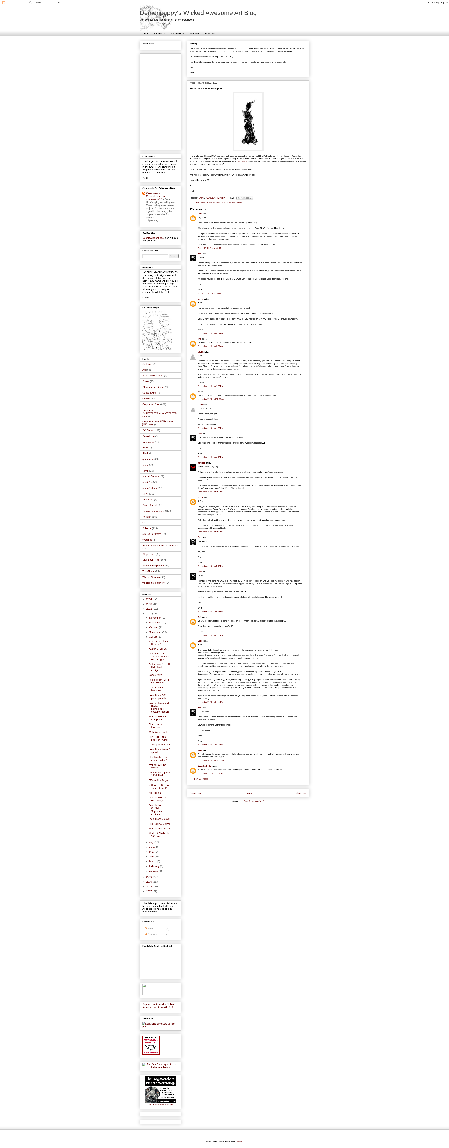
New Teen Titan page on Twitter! (159, 738)
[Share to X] (244, 198)
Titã (199, 339)
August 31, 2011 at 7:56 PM (209, 248)
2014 (149, 599)
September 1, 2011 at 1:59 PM (210, 386)
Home (145, 33)
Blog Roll (194, 33)
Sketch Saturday (151, 533)
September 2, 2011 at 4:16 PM (210, 457)
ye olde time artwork (153, 582)
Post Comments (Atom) (254, 801)
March (153, 861)
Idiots (145, 465)
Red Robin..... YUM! (160, 823)
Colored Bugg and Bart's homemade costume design (159, 707)
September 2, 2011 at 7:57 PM (210, 702)
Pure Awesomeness (235, 202)
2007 (149, 891)
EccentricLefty (204, 766)
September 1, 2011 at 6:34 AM (210, 333)
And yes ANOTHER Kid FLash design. (159, 667)
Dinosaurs (148, 442)
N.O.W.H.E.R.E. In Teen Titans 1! (159, 786)
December (155, 617)
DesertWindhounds (153, 237)
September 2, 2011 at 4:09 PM (210, 428)
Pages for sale (150, 505)
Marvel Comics (150, 476)
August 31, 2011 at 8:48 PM (209, 293)
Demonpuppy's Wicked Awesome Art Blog (198, 12)
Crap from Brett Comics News (159, 413)
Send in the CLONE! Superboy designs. (155, 809)
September (155, 632)
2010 (149, 876)
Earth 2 (146, 447)
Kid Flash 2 (155, 792)
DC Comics (148, 430)
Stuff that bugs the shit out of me (160, 545)
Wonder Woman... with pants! (159, 718)
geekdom (147, 459)
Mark (200, 214)
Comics (203, 202)
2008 (149, 886)
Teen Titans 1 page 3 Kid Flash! (159, 774)
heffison (201, 463)
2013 (149, 604)
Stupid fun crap (150, 559)
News (224, 202)
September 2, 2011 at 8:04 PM (210, 745)
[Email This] (237, 198)
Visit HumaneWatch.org (160, 1104)
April (152, 856)
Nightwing (147, 499)
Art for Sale (210, 33)
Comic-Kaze (149, 392)
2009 (149, 881)
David (200, 352)
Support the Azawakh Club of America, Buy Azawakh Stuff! (158, 1006)
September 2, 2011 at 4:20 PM (210, 492)
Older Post (301, 793)
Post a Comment (201, 779)
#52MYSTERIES (158, 648)
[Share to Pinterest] (251, 198)
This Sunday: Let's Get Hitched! (159, 681)
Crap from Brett (213, 202)
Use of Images (177, 33)
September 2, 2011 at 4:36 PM (210, 532)
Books (145, 381)
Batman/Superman (152, 375)
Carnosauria (153, 193)
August (153, 636)
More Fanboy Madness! (156, 689)
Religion (146, 516)
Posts (150, 928)
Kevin (145, 470)
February (154, 866)
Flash (145, 453)
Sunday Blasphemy (153, 565)
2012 (149, 608)
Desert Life (148, 436)
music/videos (149, 487)
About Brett (159, 33)
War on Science (151, 577)
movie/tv (147, 482)
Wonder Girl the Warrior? (157, 766)
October (154, 627)
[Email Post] (231, 198)
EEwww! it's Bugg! (159, 780)
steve (200, 299)
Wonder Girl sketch (159, 828)
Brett (200, 254)
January (154, 871)
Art (197, 202)
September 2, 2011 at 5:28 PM (210, 611)
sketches (147, 539)
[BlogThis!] (241, 198)
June (152, 846)
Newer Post (196, 793)
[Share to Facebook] (247, 198)
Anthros (146, 364)
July (151, 842)
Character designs (152, 387)
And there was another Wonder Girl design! (159, 656)
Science (146, 528)
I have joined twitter (159, 744)
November (155, 622)
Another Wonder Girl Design (158, 799)
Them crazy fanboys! (155, 726)
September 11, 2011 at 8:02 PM (211, 773)
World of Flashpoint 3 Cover (159, 835)
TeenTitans (148, 571)
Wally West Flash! (158, 732)
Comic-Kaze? (156, 674)
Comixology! (242, 161)
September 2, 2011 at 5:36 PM (210, 635)
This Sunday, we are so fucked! (158, 758)
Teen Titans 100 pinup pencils (157, 697)
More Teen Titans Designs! (158, 642)
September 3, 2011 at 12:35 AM (211, 760)
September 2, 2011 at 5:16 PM (210, 566)
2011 (149, 613)
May (152, 851)
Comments (153, 934)
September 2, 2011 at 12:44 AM (211, 399)
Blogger (239, 1141)
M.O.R (200, 497)
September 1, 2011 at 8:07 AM (210, 346)
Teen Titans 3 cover (159, 818)
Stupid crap (148, 554)
